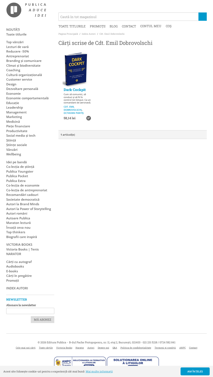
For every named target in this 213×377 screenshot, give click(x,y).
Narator (80, 347)
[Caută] (202, 16)
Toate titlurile (72, 26)
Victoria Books (64, 347)
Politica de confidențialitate (135, 347)
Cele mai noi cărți (26, 347)
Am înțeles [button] (195, 371)
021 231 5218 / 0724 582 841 (159, 342)
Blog (114, 26)
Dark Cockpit (75, 89)
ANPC (182, 347)
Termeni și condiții (165, 347)
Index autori (17, 288)
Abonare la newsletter (21, 305)
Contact (129, 26)
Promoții (97, 26)
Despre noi (103, 347)
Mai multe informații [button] (99, 371)
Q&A (115, 347)
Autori (90, 347)
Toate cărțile (46, 347)
